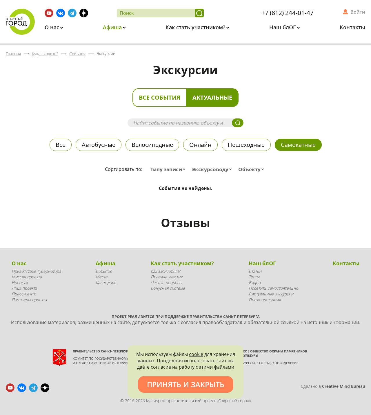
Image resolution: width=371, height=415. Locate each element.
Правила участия (166, 276)
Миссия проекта (27, 276)
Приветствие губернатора (36, 271)
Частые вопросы (166, 282)
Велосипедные (152, 145)
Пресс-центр (24, 294)
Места (101, 276)
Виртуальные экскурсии (271, 294)
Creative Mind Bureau (343, 386)
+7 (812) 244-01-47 (287, 13)
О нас (53, 27)
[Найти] (199, 13)
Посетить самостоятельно (273, 288)
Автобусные (98, 145)
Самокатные (298, 145)
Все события (159, 97)
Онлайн (200, 145)
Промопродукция (265, 299)
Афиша (113, 27)
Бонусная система (168, 288)
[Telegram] (72, 13)
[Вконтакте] (60, 13)
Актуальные (212, 97)
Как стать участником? (196, 27)
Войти (357, 12)
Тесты (254, 276)
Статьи (255, 271)
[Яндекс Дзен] (83, 13)
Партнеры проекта (29, 299)
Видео (255, 282)
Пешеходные (246, 145)
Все (61, 145)
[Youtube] (49, 13)
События (104, 271)
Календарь (106, 282)
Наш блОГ (283, 27)
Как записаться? (165, 271)
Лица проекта (24, 288)
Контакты (352, 27)
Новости (20, 282)
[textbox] (169, 169)
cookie (196, 354)
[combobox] (169, 169)
